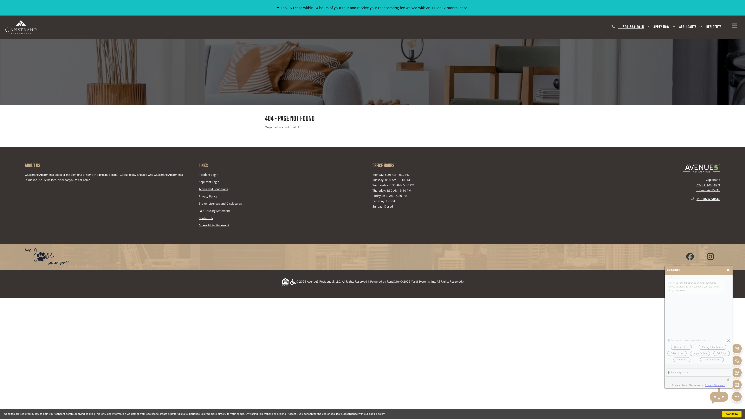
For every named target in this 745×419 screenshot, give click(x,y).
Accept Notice (732, 414)
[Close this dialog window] (728, 270)
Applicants (690, 26)
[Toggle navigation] (734, 26)
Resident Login (208, 174)
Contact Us (206, 218)
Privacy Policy (208, 196)
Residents (716, 26)
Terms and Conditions (213, 189)
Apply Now (661, 27)
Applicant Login (209, 182)
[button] (372, 8)
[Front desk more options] (737, 396)
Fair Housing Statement (214, 211)
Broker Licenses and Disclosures (220, 203)
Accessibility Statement (214, 225)
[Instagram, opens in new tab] (710, 257)
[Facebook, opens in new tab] (690, 257)
